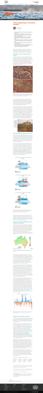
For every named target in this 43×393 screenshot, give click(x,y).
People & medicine (14, 4)
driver (31, 259)
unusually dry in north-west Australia (21, 274)
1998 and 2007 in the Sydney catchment (27, 325)
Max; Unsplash (28, 19)
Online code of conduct (24, 388)
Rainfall (11, 381)
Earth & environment (21, 4)
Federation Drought (15, 113)
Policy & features (31, 4)
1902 (31, 57)
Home (5, 10)
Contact (38, 1)
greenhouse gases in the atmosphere (23, 263)
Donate (33, 1)
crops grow (29, 289)
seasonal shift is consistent (20, 288)
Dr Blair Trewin (19, 27)
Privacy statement (24, 389)
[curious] (6, 1)
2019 (14, 58)
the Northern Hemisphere (20, 329)
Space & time (26, 4)
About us (35, 1)
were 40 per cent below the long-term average (19, 259)
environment (14, 381)
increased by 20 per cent (22, 266)
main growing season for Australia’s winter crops (25, 139)
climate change (28, 151)
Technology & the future (7, 4)
